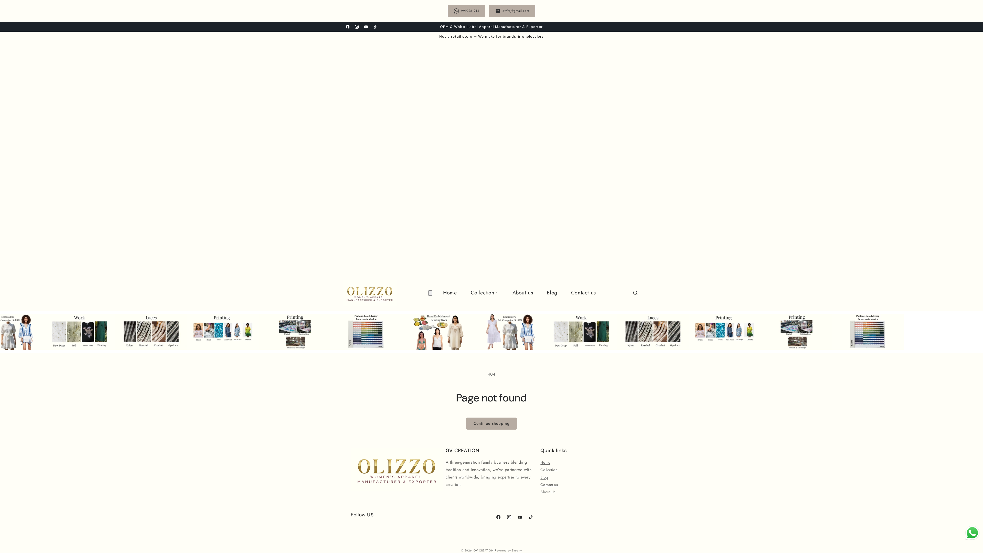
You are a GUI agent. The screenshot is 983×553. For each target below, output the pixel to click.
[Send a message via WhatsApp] (972, 533)
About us (522, 292)
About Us (547, 491)
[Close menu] (430, 293)
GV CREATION (484, 550)
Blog (552, 292)
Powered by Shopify (508, 550)
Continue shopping (492, 423)
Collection (548, 469)
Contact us (583, 292)
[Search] (635, 292)
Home (450, 292)
